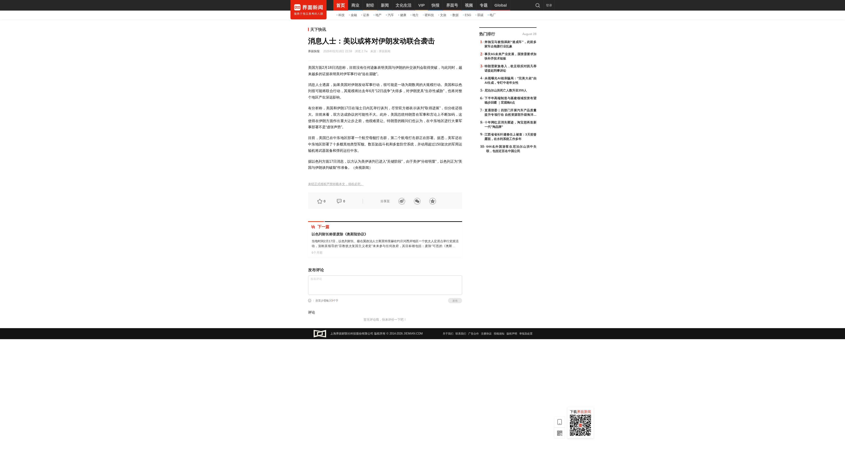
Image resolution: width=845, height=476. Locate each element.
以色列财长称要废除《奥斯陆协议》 (340, 234)
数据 (455, 15)
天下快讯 (318, 29)
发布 (455, 300)
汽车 (391, 15)
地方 (415, 15)
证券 (366, 15)
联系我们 (461, 333)
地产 (378, 15)
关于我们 (448, 333)
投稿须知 (499, 333)
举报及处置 (526, 333)
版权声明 (512, 333)
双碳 (480, 15)
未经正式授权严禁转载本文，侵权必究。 (336, 184)
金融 (354, 15)
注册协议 (486, 333)
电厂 (493, 15)
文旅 (443, 15)
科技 (341, 15)
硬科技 (429, 15)
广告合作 (473, 333)
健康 (403, 15)
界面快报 (314, 51)
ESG (468, 15)
